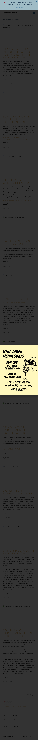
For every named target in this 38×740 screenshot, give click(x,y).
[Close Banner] (36, 1)
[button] (35, 347)
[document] (19, 370)
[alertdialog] (19, 5)
